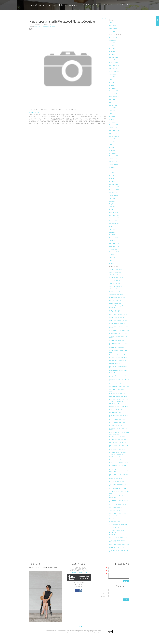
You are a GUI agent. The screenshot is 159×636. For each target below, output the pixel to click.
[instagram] (81, 590)
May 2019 (112, 263)
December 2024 (114, 96)
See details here (34, 112)
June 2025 (112, 79)
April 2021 (112, 206)
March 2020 (112, 235)
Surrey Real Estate (114, 516)
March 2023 (112, 153)
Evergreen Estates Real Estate (118, 357)
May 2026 (112, 48)
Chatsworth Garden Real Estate (118, 323)
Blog (117, 4)
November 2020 (114, 218)
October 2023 (113, 133)
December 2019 (114, 243)
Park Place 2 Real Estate (116, 457)
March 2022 (112, 181)
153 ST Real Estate (114, 289)
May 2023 (112, 147)
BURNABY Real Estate (115, 300)
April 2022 (112, 178)
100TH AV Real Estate (115, 269)
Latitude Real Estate (115, 412)
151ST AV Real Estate (115, 286)
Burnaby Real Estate (115, 303)
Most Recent (113, 37)
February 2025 (113, 91)
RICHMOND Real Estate (116, 481)
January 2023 (113, 158)
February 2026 (113, 57)
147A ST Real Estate (115, 280)
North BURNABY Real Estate (117, 442)
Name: (104, 568)
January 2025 (113, 93)
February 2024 (113, 125)
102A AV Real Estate (115, 272)
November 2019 (114, 246)
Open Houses (113, 28)
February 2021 (113, 212)
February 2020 (113, 237)
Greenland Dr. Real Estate (116, 384)
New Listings (113, 25)
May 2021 (112, 204)
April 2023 (112, 150)
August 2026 (112, 40)
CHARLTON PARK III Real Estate (118, 320)
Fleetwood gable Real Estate (117, 360)
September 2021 (114, 195)
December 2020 (114, 215)
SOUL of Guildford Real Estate (118, 488)
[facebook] (77, 590)
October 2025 (113, 68)
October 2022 (113, 161)
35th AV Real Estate (115, 292)
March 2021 (112, 209)
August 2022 (112, 167)
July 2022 (112, 170)
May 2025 (112, 82)
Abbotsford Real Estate (116, 294)
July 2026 (112, 43)
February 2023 (113, 156)
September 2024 (114, 105)
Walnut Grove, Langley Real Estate (119, 537)
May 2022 (112, 175)
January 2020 (113, 240)
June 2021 (112, 201)
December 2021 (114, 187)
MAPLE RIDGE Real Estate (117, 419)
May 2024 (112, 116)
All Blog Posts (113, 22)
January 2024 (113, 127)
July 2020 (112, 229)
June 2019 (112, 260)
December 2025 (114, 62)
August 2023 (112, 139)
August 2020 (112, 226)
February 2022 (113, 184)
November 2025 (114, 65)
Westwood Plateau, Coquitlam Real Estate (44, 26)
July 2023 (112, 141)
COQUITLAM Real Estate (116, 340)
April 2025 (112, 85)
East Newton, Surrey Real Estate (118, 355)
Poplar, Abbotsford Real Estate (118, 459)
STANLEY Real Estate (115, 507)
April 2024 (112, 119)
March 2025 (112, 88)
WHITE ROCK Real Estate (116, 547)
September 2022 (114, 164)
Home (85, 4)
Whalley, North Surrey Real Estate (119, 544)
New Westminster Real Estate (118, 437)
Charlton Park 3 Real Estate (117, 317)
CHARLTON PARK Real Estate (118, 314)
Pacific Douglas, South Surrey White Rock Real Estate (117, 453)
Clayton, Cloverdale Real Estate (118, 333)
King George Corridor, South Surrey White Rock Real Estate (119, 400)
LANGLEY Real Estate (115, 404)
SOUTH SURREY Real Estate (117, 504)
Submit (126, 581)
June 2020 (112, 232)
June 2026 (112, 45)
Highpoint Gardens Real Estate (118, 396)
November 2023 (114, 130)
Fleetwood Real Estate (115, 363)
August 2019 (112, 254)
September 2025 (114, 71)
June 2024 (112, 113)
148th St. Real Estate (115, 283)
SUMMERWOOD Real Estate (117, 513)
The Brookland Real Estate (116, 530)
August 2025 (112, 74)
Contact (128, 4)
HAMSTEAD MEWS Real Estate (118, 394)
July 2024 (112, 110)
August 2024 (112, 108)
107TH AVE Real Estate (116, 277)
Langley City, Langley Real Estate (118, 406)
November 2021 (114, 189)
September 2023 (114, 136)
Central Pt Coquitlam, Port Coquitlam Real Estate (116, 311)
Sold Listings (112, 31)
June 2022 (112, 173)
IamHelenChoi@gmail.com (79, 572)
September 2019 (114, 252)
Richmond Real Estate (115, 478)
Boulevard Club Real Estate (117, 297)
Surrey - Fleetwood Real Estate (118, 524)
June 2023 (112, 144)
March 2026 (112, 54)
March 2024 (112, 122)
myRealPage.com (81, 626)
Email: (104, 571)
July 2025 (112, 77)
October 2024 (113, 102)
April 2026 (112, 51)
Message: (103, 574)
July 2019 (112, 257)
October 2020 (113, 221)
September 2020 (114, 223)
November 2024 (114, 99)
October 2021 (113, 192)
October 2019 (113, 249)
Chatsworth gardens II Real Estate (119, 330)
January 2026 (113, 60)
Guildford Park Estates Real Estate (119, 386)
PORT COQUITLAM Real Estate (118, 462)
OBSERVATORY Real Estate (117, 449)
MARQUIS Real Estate (115, 425)
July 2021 (112, 198)
